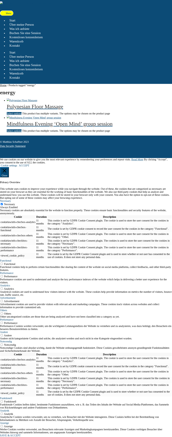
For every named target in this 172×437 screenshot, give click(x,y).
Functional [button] (5, 260)
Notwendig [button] (6, 341)
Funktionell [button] (6, 398)
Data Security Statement (13, 146)
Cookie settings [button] (9, 165)
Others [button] (3, 310)
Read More (137, 159)
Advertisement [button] (7, 297)
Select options (14, 113)
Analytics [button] (5, 285)
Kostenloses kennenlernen (26, 37)
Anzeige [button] (4, 423)
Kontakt (14, 45)
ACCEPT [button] (24, 165)
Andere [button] (4, 332)
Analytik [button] (4, 410)
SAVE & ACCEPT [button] (10, 435)
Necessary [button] (5, 200)
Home (3, 85)
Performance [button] (6, 273)
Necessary (9, 204)
